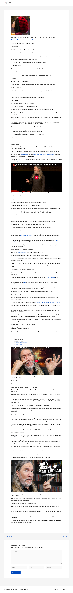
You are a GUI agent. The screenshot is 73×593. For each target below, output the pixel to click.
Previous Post (8, 536)
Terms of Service (57, 589)
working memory (34, 450)
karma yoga (29, 199)
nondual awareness (41, 241)
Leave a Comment (36, 39)
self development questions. (26, 235)
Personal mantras (18, 344)
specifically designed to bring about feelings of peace (47, 302)
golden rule (19, 94)
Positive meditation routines (20, 342)
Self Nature (29, 39)
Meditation (23, 39)
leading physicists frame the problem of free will (43, 154)
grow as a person (51, 277)
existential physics (24, 154)
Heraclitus (17, 436)
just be (15, 119)
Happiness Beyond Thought (22, 160)
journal (24, 282)
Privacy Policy (65, 589)
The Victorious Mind (21, 252)
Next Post (65, 536)
